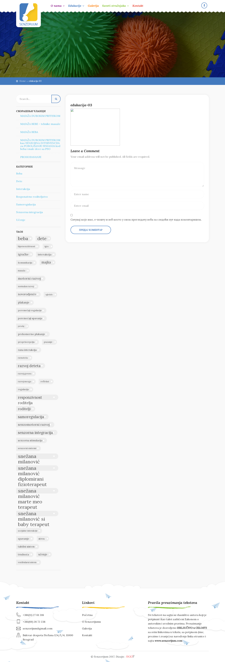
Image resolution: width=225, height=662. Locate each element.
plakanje (23, 302)
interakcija (44, 254)
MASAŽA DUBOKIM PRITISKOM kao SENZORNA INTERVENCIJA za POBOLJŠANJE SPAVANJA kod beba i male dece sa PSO (40, 144)
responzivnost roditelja (30, 397)
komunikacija (25, 262)
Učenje (20, 219)
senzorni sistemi (27, 448)
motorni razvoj (29, 278)
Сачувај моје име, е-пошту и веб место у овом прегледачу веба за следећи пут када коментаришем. (136, 219)
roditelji (24, 409)
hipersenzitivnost (26, 246)
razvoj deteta (29, 365)
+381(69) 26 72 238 (34, 621)
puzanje (48, 341)
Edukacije (74, 6)
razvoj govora (24, 373)
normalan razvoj (26, 286)
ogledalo (49, 294)
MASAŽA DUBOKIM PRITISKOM (40, 115)
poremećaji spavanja (30, 318)
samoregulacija (31, 416)
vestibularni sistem (27, 562)
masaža (21, 270)
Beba (19, 173)
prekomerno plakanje (31, 334)
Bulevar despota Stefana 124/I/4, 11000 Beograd (48, 637)
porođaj (21, 326)
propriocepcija (26, 341)
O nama (56, 6)
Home (22, 81)
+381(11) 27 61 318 (33, 615)
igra (46, 246)
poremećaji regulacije (30, 310)
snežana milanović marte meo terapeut (30, 490)
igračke (23, 254)
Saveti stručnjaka (114, 6)
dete (41, 238)
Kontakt (137, 6)
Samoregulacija (26, 204)
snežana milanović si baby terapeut (33, 513)
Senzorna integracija (29, 212)
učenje (42, 554)
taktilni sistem (26, 546)
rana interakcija (27, 349)
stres (41, 538)
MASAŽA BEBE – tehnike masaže (40, 123)
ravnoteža (23, 358)
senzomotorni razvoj (34, 425)
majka (46, 262)
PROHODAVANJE (30, 157)
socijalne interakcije (28, 531)
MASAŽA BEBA (29, 131)
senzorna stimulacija (30, 440)
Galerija (93, 6)
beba (23, 238)
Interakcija (23, 189)
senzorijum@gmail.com (37, 628)
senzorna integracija (35, 432)
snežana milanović (29, 456)
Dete (19, 181)
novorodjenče (27, 294)
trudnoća (23, 554)
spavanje (23, 538)
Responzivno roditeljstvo (32, 196)
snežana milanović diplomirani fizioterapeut (32, 468)
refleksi (45, 381)
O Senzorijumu (91, 621)
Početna (87, 615)
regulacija (23, 389)
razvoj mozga (24, 381)
